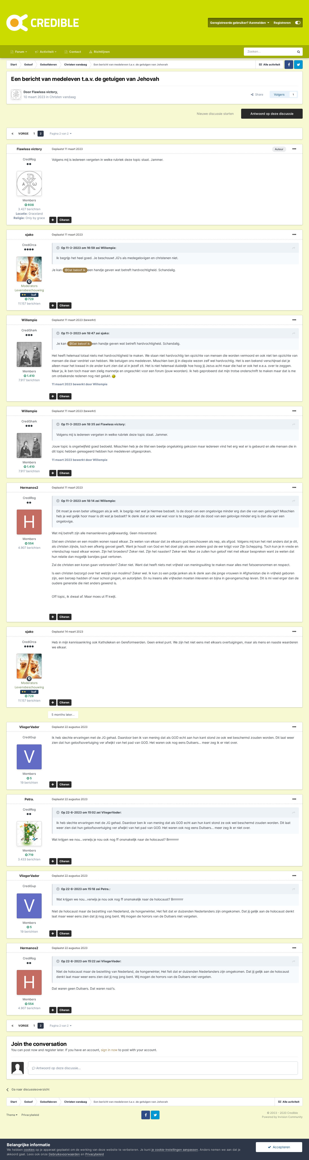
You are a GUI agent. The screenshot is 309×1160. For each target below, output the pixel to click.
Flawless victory (44, 92)
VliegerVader (29, 727)
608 (30, 205)
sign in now (109, 1050)
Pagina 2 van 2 (60, 133)
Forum (19, 51)
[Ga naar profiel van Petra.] (29, 833)
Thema (11, 1115)
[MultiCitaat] (52, 220)
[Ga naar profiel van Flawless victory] (16, 94)
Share (258, 94)
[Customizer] (298, 22)
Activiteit (46, 51)
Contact (75, 51)
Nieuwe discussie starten (215, 114)
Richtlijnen (101, 51)
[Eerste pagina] (12, 134)
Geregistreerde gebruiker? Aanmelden (238, 22)
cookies (29, 1149)
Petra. (29, 799)
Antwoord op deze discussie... (58, 1068)
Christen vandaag (63, 97)
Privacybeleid (30, 1115)
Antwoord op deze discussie (271, 114)
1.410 (30, 376)
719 (30, 855)
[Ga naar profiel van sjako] (29, 269)
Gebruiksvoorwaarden (64, 1154)
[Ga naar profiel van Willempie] (29, 354)
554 (30, 543)
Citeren (64, 219)
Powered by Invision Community (282, 1117)
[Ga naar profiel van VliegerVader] (29, 756)
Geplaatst (67, 149)
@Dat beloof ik (75, 270)
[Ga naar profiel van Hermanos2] (29, 522)
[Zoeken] (299, 52)
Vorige (23, 133)
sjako (29, 234)
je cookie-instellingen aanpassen (175, 1149)
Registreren (282, 22)
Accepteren (280, 1147)
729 (30, 299)
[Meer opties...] (294, 149)
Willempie (108, 248)
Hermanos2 (29, 487)
